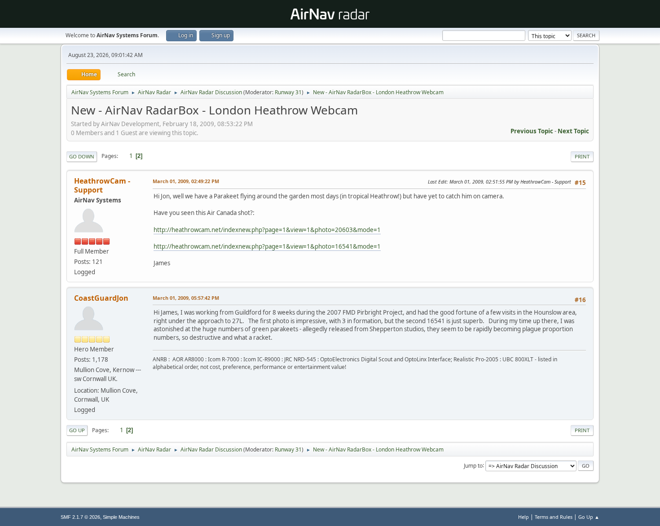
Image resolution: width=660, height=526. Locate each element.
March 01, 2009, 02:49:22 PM (186, 181)
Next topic (573, 131)
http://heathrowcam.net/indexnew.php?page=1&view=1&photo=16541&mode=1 (267, 246)
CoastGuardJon (101, 298)
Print (582, 156)
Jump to (473, 465)
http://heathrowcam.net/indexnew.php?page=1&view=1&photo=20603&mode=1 (267, 230)
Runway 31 (288, 92)
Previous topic (531, 131)
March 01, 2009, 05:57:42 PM (186, 297)
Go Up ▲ (588, 516)
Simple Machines (121, 517)
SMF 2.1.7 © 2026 (80, 517)
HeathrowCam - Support (102, 185)
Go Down (81, 156)
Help (523, 516)
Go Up (77, 430)
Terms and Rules (553, 516)
